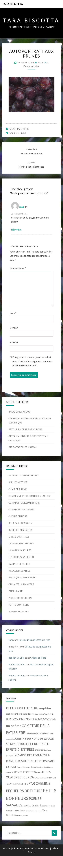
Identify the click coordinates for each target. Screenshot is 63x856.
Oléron (49, 777)
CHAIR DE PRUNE (19, 128)
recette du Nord (32, 805)
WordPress (44, 848)
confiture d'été (39, 733)
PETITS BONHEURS (18, 604)
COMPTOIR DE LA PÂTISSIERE (24, 502)
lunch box (43, 767)
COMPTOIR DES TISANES (21, 509)
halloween (9, 756)
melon (39, 772)
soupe (40, 811)
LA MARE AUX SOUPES (19, 550)
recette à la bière (48, 806)
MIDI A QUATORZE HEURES (22, 577)
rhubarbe (9, 811)
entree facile (40, 750)
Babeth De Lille (16, 657)
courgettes (10, 739)
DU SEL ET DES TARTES (20, 529)
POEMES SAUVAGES (18, 611)
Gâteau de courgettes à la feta (34, 639)
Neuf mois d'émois (39, 778)
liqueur (19, 767)
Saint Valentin (19, 810)
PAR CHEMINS (15, 591)
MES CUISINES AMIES (19, 570)
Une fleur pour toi (22, 815)
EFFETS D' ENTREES (18, 536)
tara (40, 62)
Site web (14, 342)
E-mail (14, 327)
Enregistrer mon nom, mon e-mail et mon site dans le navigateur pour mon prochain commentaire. (32, 361)
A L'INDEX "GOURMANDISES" (23, 475)
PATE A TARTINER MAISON (22, 447)
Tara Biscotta (12, 4)
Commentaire (18, 267)
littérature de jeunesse (31, 767)
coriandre (49, 733)
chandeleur (40, 714)
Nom (13, 313)
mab (21, 206)
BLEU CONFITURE (17, 482)
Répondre (16, 229)
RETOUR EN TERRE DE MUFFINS (25, 429)
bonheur (9, 714)
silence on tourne (31, 811)
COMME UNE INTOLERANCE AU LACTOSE (29, 495)
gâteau (48, 750)
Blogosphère (42, 708)
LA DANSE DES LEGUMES (21, 543)
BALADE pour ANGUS (19, 411)
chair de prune (17, 132)
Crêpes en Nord (38, 657)
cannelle (17, 713)
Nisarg (31, 852)
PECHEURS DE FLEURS (20, 597)
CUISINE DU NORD (18, 516)
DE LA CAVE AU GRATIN (20, 523)
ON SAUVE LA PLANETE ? (21, 584)
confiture (29, 733)
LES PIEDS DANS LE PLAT (21, 557)
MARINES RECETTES (19, 563)
